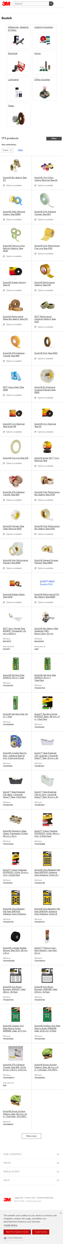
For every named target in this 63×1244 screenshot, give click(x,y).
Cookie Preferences (45, 1198)
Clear (20, 150)
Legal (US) (18, 1198)
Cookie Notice (10, 1225)
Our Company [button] (13, 1154)
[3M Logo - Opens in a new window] (6, 3)
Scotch (5, 150)
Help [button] (7, 1180)
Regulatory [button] (12, 1172)
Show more (32, 1136)
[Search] (51, 3)
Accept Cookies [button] (41, 1232)
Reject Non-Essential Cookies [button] (17, 1232)
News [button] (7, 1163)
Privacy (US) (30, 1198)
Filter (54, 139)
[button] (13, 1238)
